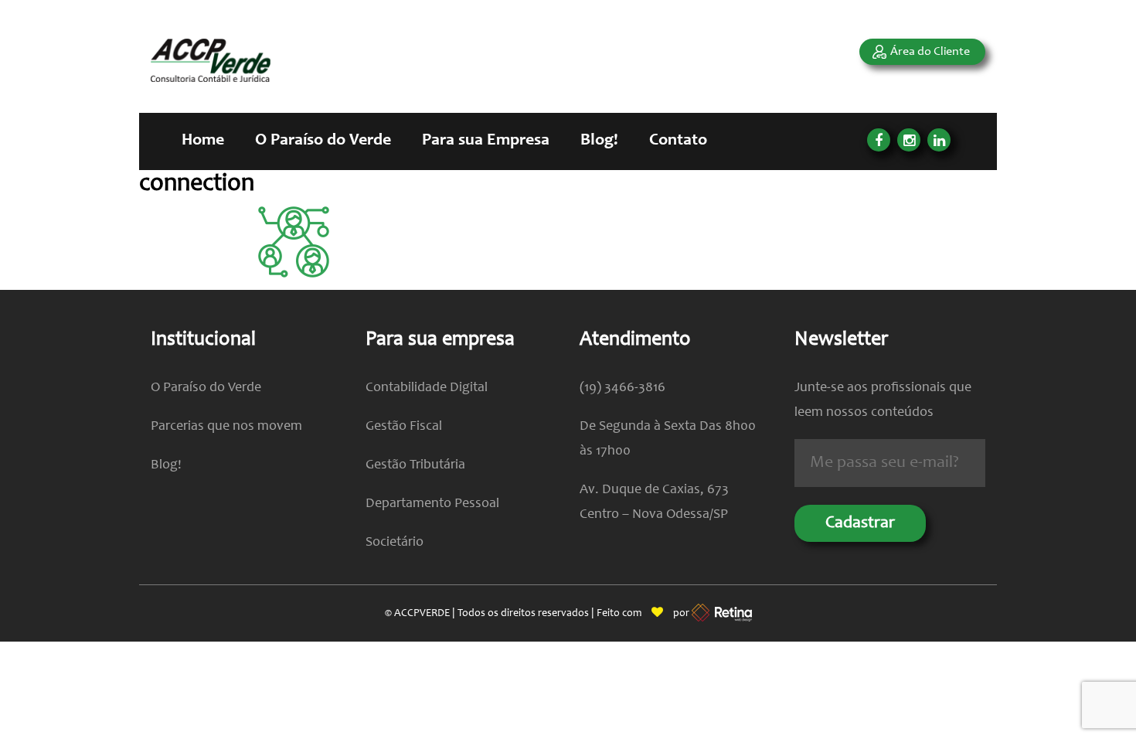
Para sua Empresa (485, 140)
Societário (394, 543)
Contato (678, 140)
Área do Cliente (930, 52)
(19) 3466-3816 (622, 388)
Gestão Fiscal (404, 427)
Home (203, 140)
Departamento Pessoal (432, 504)
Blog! (599, 140)
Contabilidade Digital (427, 388)
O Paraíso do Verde (323, 140)
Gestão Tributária (415, 465)
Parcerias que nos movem (226, 427)
